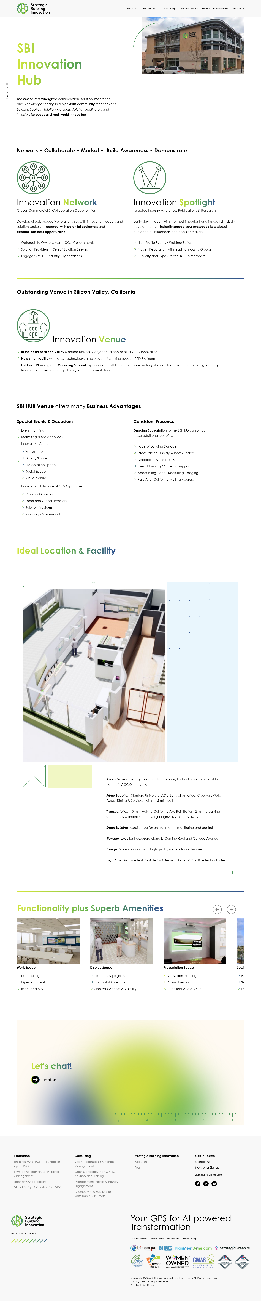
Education (149, 8)
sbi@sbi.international (208, 1174)
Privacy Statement (141, 1281)
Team (138, 1167)
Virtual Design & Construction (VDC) (38, 1187)
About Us (131, 8)
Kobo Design (147, 1284)
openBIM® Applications (30, 1181)
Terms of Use (163, 1281)
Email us (49, 1079)
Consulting (168, 8)
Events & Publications (215, 8)
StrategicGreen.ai (188, 8)
